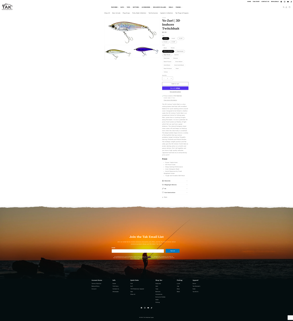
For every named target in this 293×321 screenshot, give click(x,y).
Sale (131, 291)
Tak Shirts (195, 291)
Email (113, 247)
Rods (178, 288)
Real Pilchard (168, 69)
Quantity (164, 75)
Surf (131, 286)
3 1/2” (174, 39)
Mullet (173, 48)
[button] (115, 7)
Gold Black (168, 65)
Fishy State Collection (139, 13)
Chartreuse (180, 51)
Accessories (159, 294)
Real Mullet (167, 54)
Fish (131, 283)
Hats (157, 286)
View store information (170, 100)
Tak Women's (196, 286)
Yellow (166, 72)
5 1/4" (181, 38)
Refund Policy (95, 286)
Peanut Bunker (168, 51)
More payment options (175, 91)
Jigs (178, 286)
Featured (158, 283)
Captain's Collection (166, 13)
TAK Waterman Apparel (137, 288)
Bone (166, 48)
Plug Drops (126, 13)
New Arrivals (116, 13)
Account (94, 288)
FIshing (158, 302)
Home (114, 283)
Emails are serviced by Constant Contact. (148, 258)
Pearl (178, 69)
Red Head (167, 59)
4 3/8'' (166, 38)
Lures (178, 283)
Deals (157, 299)
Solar (194, 288)
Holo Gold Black (180, 65)
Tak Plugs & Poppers (182, 13)
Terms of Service (96, 283)
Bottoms (158, 291)
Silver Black (179, 62)
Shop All (107, 13)
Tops (157, 288)
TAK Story (115, 286)
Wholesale (115, 291)
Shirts (194, 283)
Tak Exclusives (153, 13)
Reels (178, 291)
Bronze (176, 59)
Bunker (177, 55)
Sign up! (172, 250)
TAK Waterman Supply (148, 317)
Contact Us (116, 288)
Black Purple (168, 62)
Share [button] (165, 197)
